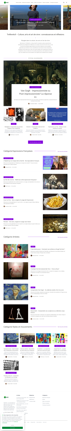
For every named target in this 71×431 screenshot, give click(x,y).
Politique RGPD (33, 422)
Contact (28, 422)
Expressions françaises (26, 2)
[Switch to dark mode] (66, 2)
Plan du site (44, 422)
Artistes (32, 2)
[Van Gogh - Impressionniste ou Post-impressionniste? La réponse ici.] (35, 83)
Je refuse (12, 425)
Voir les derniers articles (35, 142)
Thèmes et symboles (45, 2)
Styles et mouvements (38, 2)
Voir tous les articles (62, 151)
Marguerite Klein (32, 397)
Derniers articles (18, 2)
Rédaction (31, 395)
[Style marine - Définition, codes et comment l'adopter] (35, 17)
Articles (18, 395)
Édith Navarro (31, 399)
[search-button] (63, 2)
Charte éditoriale (39, 422)
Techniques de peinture (54, 2)
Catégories (44, 395)
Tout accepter (12, 427)
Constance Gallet (32, 401)
